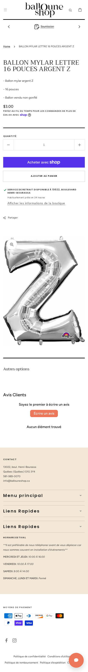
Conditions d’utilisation (61, 656)
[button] (5, 9)
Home (6, 46)
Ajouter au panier (44, 176)
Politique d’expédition (53, 662)
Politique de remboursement (21, 662)
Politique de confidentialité (29, 656)
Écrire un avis (44, 413)
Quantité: (10, 136)
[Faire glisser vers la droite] (79, 26)
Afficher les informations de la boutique (36, 203)
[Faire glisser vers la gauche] (8, 26)
